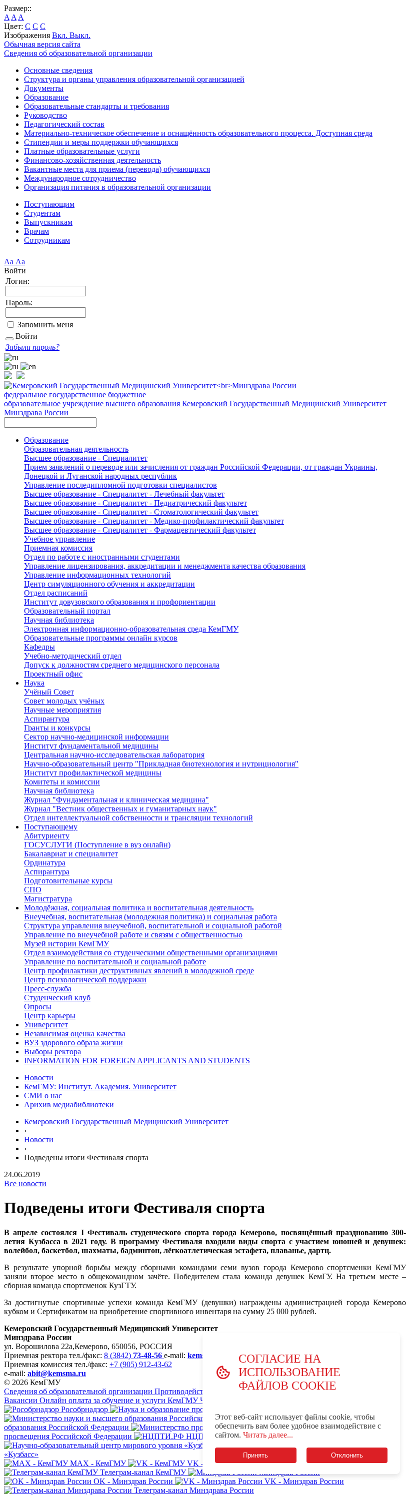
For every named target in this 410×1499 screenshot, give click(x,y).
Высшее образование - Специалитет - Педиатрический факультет (135, 503)
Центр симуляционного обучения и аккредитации (109, 584)
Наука (34, 683)
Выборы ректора (52, 1051)
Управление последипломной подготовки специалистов (120, 485)
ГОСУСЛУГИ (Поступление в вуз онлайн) (97, 844)
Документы (44, 88)
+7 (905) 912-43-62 (141, 1364)
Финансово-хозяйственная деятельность (92, 160)
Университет (46, 1024)
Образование (46, 97)
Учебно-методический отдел (73, 656)
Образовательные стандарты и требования (96, 106)
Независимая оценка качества (75, 1033)
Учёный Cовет (49, 692)
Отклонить (347, 1455)
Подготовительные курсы (68, 880)
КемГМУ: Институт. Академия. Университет (100, 1086)
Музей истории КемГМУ (66, 943)
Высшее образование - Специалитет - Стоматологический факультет (141, 512)
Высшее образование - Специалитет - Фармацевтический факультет (140, 530)
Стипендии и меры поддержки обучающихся (101, 142)
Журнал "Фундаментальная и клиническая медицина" (116, 799)
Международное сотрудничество (80, 178)
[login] (10, 338)
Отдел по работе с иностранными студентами (102, 557)
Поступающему (51, 826)
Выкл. (80, 35)
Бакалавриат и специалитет (71, 853)
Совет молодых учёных (64, 701)
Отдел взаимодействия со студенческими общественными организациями (151, 952)
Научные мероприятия (62, 710)
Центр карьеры (50, 1015)
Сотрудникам (47, 240)
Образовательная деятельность (76, 449)
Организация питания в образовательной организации (117, 187)
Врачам (36, 231)
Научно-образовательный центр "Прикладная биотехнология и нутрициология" (161, 763)
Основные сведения (58, 70)
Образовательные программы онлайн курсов (101, 638)
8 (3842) (133, 1355)
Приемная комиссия (58, 548)
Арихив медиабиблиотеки (69, 1104)
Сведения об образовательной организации (78, 53)
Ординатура (45, 862)
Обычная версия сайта (42, 44)
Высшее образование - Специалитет (86, 458)
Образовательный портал (67, 611)
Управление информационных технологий (97, 575)
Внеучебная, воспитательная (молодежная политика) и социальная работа (150, 916)
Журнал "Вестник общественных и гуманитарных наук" (120, 808)
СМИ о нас (43, 1095)
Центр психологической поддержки (85, 979)
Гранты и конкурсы (57, 728)
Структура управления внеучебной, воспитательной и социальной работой (153, 925)
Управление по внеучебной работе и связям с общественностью (133, 934)
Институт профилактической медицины (93, 772)
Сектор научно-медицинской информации (96, 737)
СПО (33, 889)
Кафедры (39, 647)
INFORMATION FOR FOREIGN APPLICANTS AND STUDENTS (137, 1060)
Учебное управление (59, 539)
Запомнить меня (45, 324)
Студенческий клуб (57, 997)
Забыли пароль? (33, 347)
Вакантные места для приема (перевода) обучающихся (117, 169)
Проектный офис (53, 674)
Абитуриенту (47, 835)
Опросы (38, 1006)
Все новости (25, 1183)
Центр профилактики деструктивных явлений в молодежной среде (139, 970)
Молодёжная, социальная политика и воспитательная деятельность (139, 907)
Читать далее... (268, 1435)
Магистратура (48, 898)
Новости (39, 1077)
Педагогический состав (64, 124)
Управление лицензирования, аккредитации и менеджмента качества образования (165, 566)
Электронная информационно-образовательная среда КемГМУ (131, 629)
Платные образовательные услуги (82, 151)
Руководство (45, 115)
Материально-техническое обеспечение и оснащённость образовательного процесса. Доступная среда (198, 133)
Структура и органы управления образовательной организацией (134, 79)
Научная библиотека (59, 620)
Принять (255, 1455)
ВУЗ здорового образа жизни (73, 1042)
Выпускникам (48, 222)
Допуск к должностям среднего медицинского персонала (122, 665)
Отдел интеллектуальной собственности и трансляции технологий (138, 817)
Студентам (42, 213)
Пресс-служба (48, 988)
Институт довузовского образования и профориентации (120, 602)
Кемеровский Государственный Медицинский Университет (126, 1121)
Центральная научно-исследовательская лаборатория (114, 754)
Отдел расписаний (56, 593)
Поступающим (49, 204)
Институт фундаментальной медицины (91, 746)
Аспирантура (47, 719)
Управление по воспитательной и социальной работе (115, 961)
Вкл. (61, 35)
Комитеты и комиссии (62, 781)
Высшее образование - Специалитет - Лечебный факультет (124, 494)
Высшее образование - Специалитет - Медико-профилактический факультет (154, 521)
